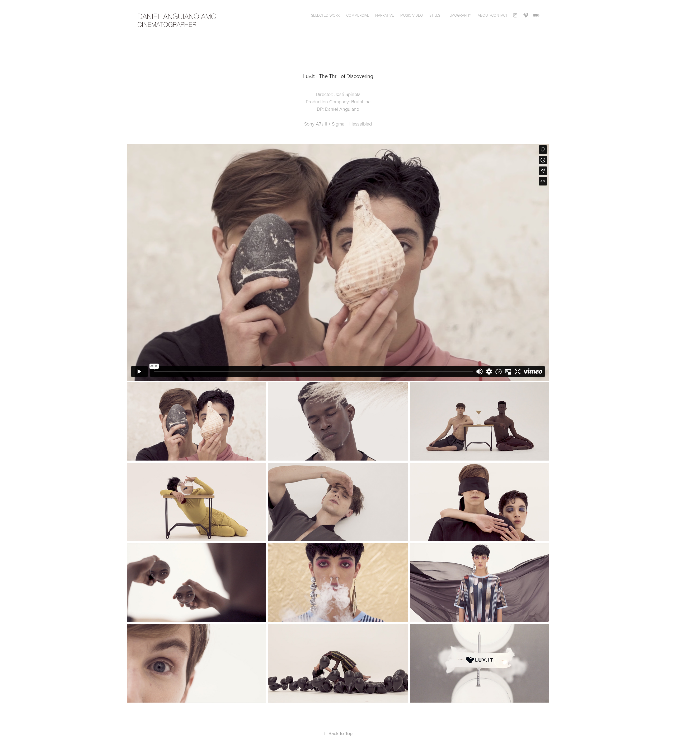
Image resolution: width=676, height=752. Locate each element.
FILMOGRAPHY (459, 15)
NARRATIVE (384, 15)
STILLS (434, 15)
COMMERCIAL (357, 15)
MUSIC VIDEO (411, 15)
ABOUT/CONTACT (493, 15)
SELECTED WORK (325, 15)
